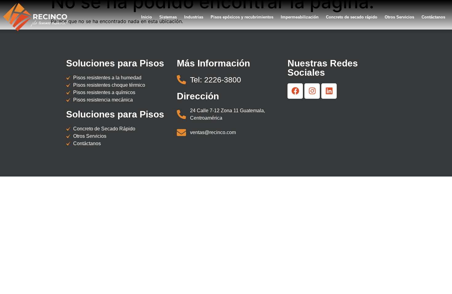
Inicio (146, 17)
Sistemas (168, 17)
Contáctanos (433, 17)
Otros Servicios (399, 17)
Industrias (193, 17)
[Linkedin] (329, 91)
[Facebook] (295, 91)
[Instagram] (312, 91)
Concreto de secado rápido (351, 17)
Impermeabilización (300, 17)
